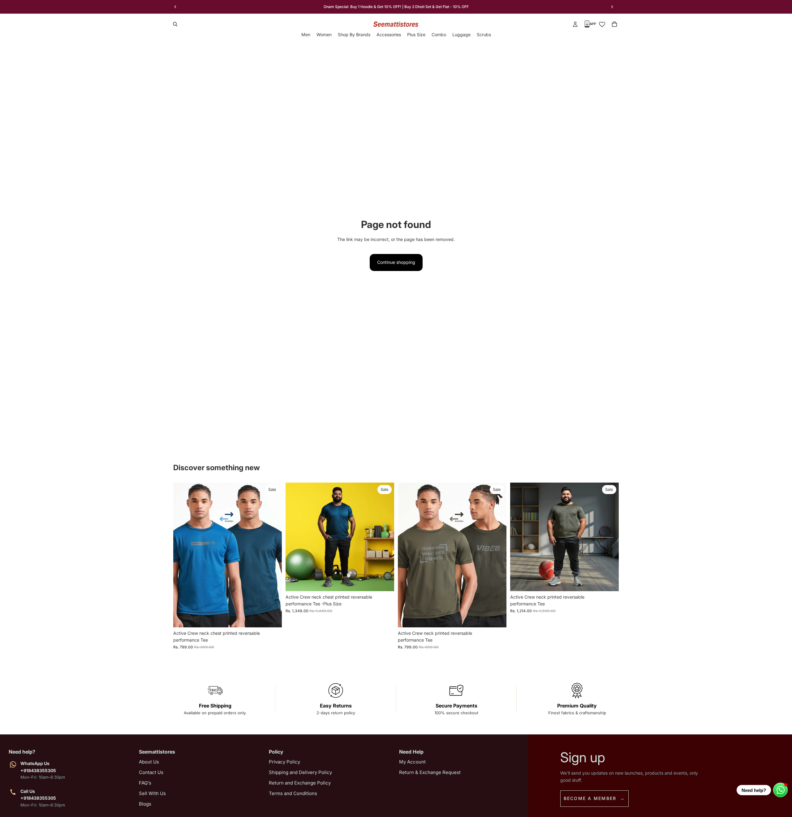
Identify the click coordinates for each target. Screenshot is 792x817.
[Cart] (614, 24)
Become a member (590, 798)
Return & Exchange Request (430, 772)
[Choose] (272, 617)
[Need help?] (780, 790)
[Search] (175, 24)
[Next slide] (612, 7)
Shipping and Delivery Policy (300, 772)
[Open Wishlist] (602, 24)
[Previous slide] (175, 7)
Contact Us (151, 772)
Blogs (145, 804)
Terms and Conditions (293, 793)
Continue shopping (396, 262)
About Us (149, 762)
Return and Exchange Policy (300, 783)
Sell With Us (152, 793)
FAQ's (145, 783)
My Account (412, 762)
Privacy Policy (284, 762)
